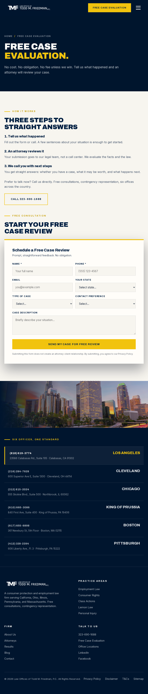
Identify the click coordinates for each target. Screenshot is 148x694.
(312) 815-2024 (18, 489)
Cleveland (128, 471)
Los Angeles (126, 453)
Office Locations (88, 646)
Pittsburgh (127, 543)
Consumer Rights (89, 595)
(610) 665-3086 (19, 507)
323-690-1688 (87, 634)
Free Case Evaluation (109, 7)
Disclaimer (111, 678)
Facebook (84, 658)
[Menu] (138, 8)
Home (8, 36)
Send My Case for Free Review (74, 344)
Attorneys (10, 640)
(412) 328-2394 (18, 543)
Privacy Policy (125, 353)
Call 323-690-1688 (26, 199)
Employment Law (89, 589)
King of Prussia (123, 507)
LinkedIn (83, 652)
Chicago (131, 489)
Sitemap (139, 678)
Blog (7, 652)
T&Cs (125, 678)
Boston (131, 525)
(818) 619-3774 (20, 453)
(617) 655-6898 (18, 525)
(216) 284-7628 (18, 471)
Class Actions (86, 601)
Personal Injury (87, 613)
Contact (9, 658)
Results (9, 646)
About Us (10, 634)
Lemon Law (85, 607)
